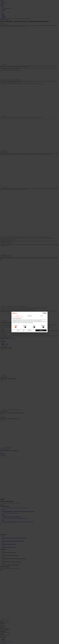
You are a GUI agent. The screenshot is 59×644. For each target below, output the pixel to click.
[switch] (25, 327)
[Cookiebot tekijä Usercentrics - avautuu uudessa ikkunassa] (43, 313)
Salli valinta (29, 330)
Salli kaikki (41, 330)
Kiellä (18, 330)
